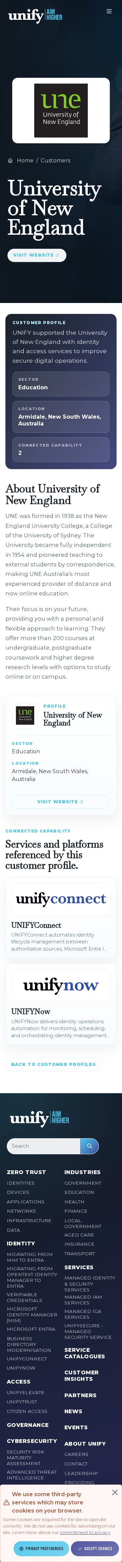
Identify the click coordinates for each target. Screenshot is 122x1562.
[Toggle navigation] (109, 11)
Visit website (33, 255)
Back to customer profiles (53, 1064)
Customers (55, 160)
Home (25, 160)
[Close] (115, 1492)
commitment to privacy (85, 1532)
